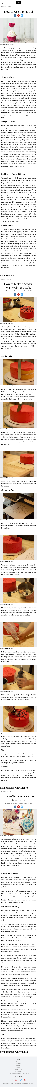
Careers (18, 1067)
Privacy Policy (18, 1071)
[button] (15, 15)
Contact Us (19, 1065)
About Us (18, 1061)
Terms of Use (18, 1069)
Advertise (18, 1063)
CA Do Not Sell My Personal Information (18, 1073)
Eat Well (9, 6)
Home (3, 6)
